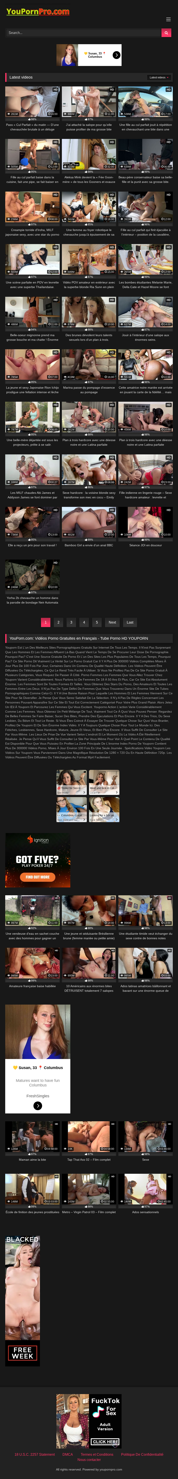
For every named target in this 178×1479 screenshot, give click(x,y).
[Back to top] (164, 1466)
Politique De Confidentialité (142, 1454)
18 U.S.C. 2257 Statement (35, 1454)
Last (130, 622)
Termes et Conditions (97, 1454)
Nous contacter (89, 1460)
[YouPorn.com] (89, 12)
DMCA (68, 1454)
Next (112, 622)
